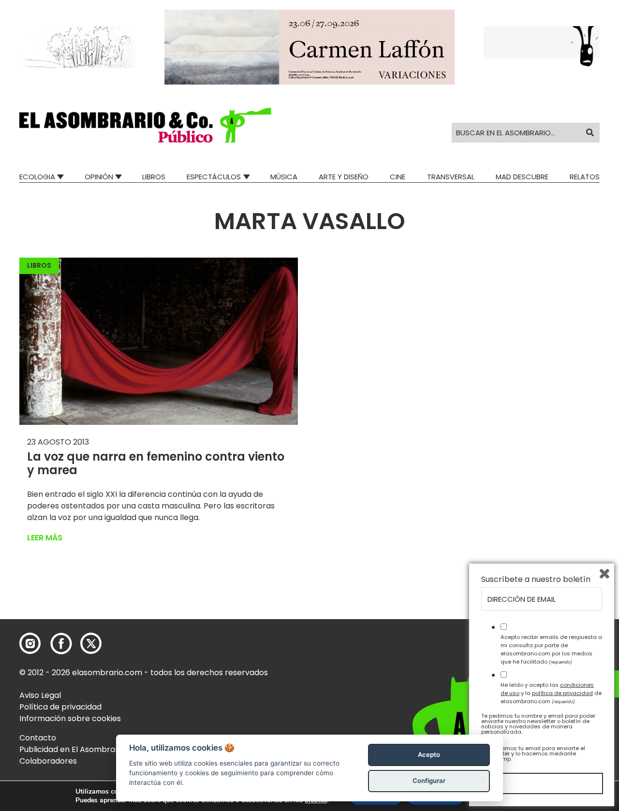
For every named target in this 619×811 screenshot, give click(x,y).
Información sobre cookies (70, 718)
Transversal (450, 177)
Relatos (585, 177)
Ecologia (37, 177)
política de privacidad (562, 693)
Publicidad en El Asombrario (72, 749)
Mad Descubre (522, 177)
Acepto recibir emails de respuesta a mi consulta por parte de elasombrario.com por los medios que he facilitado (551, 649)
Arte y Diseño (343, 177)
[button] (145, 125)
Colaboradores (48, 761)
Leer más (44, 537)
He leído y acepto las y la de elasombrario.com (551, 693)
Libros (153, 177)
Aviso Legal (40, 695)
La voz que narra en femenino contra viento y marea (155, 463)
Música (283, 177)
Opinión (99, 177)
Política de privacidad (60, 706)
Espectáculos (214, 177)
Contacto (37, 737)
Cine (397, 177)
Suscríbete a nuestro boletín (535, 579)
